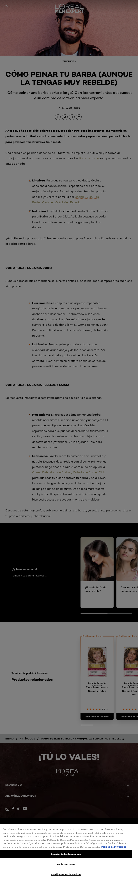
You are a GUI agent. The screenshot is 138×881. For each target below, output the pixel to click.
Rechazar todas (66, 864)
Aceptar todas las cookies (66, 854)
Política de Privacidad (113, 846)
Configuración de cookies (66, 874)
